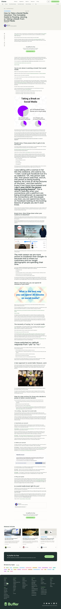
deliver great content (19, 408)
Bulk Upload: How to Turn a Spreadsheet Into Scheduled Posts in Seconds (30, 539)
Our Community (34, 593)
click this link (41, 448)
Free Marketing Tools (35, 588)
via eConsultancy (28, 89)
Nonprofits (24, 583)
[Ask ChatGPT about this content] (4, 44)
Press (51, 582)
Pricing (38, 1)
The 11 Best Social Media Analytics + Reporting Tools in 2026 (11, 539)
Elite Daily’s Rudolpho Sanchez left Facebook (21, 149)
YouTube (14, 593)
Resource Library (34, 584)
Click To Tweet (16, 64)
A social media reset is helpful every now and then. (22, 62)
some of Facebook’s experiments (32, 73)
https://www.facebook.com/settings (28, 428)
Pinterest (14, 587)
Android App (6, 594)
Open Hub (42, 588)
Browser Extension (6, 595)
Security (56, 605)
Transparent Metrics (44, 589)
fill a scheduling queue (39, 479)
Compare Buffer (34, 592)
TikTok (14, 590)
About (51, 579)
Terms (53, 605)
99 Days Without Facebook (21, 82)
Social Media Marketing (9, 8)
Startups (23, 587)
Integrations (5, 591)
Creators (23, 579)
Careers (51, 580)
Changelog (42, 582)
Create (5, 579)
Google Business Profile (16, 582)
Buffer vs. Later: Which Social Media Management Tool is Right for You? (47, 539)
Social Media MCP (6, 597)
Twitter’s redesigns (42, 73)
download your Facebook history (26, 450)
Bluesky (14, 579)
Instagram (14, 583)
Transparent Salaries (44, 592)
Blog (4, 8)
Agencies (23, 582)
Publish (5, 580)
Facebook (14, 580)
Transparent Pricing (43, 591)
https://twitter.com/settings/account (27, 435)
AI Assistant (5, 588)
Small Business (24, 580)
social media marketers (37, 39)
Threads (14, 589)
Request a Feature (43, 583)
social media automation (40, 480)
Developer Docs (34, 595)
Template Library (34, 580)
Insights (6, 583)
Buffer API (5, 598)
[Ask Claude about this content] (4, 45)
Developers (24, 586)
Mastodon (14, 586)
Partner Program (52, 583)
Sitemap (51, 586)
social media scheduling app (29, 406)
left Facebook (28, 152)
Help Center (42, 579)
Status (42, 580)
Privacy (51, 605)
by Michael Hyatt (41, 338)
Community (5, 582)
